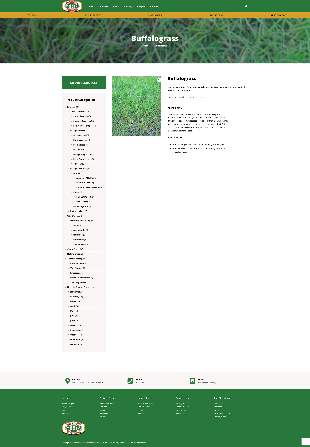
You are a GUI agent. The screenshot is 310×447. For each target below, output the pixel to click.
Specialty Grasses (185, 97)
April (72, 306)
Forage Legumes (78, 168)
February (74, 296)
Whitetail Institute (79, 220)
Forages (31, 16)
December (75, 344)
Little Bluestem (182, 410)
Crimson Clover (144, 407)
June (72, 315)
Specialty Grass (220, 417)
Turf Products (279, 16)
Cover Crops (155, 16)
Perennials (78, 239)
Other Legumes (81, 206)
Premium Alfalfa (84, 182)
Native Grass (217, 16)
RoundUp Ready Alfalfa (87, 187)
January (74, 291)
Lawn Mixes (76, 263)
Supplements (79, 244)
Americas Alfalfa (84, 178)
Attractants (79, 230)
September (75, 330)
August (73, 325)
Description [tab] (175, 108)
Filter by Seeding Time (78, 287)
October (74, 334)
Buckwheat (142, 410)
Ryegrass (217, 410)
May (72, 311)
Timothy (77, 163)
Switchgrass (180, 403)
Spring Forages (80, 116)
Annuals (77, 225)
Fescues (77, 149)
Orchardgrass (80, 135)
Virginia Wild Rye (182, 407)
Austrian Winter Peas (146, 403)
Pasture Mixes (77, 211)
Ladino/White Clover (86, 197)
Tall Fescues (76, 268)
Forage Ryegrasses (82, 154)
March (73, 301)
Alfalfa (76, 173)
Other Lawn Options (80, 277)
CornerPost (141, 442)
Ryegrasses (75, 273)
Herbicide (78, 234)
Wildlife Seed (93, 16)
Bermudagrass (80, 140)
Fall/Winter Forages (83, 125)
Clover (76, 192)
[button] (159, 80)
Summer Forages (81, 121)
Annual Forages (77, 111)
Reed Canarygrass (82, 159)
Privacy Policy (119, 442)
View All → (66, 413)
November (75, 339)
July (72, 320)
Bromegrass (79, 144)
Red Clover (81, 201)
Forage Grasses (77, 130)
